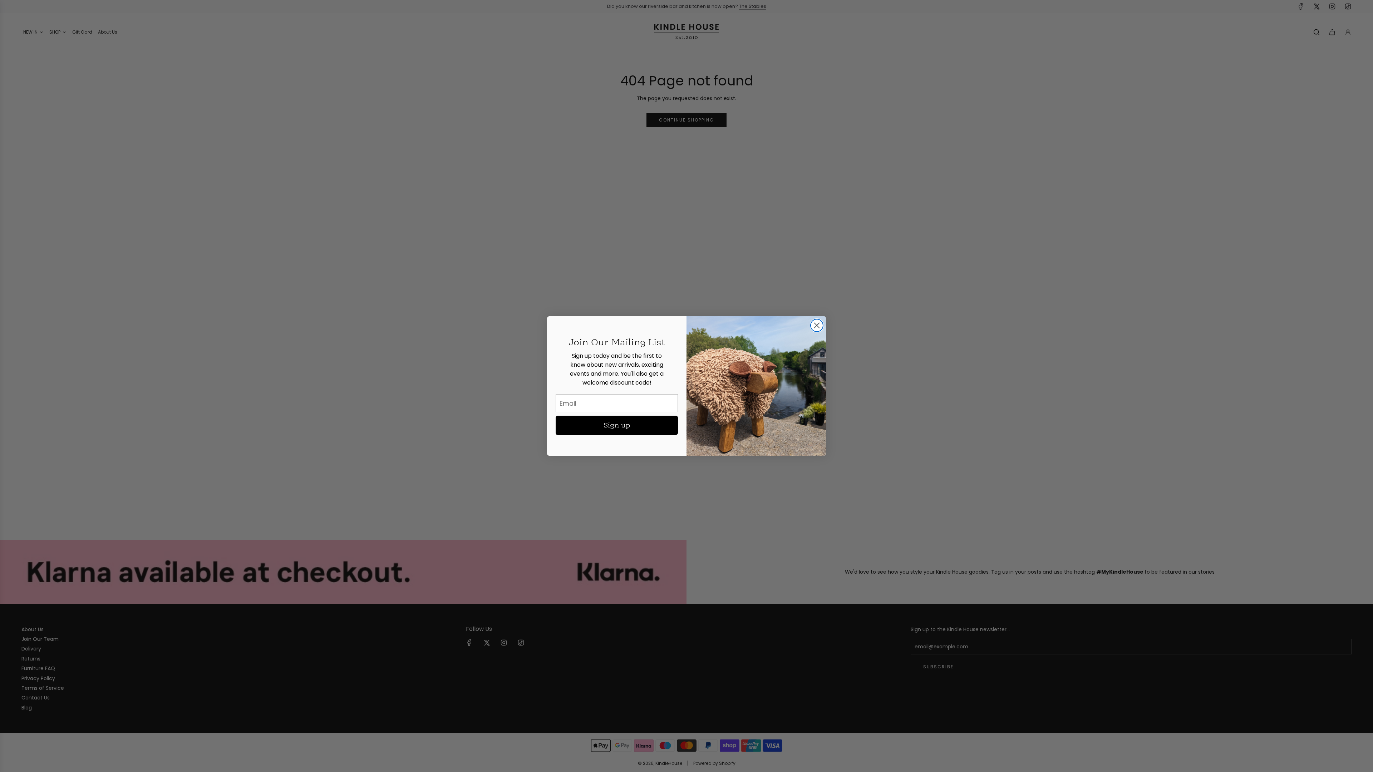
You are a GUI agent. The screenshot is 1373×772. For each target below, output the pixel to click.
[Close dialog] (817, 325)
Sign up (617, 425)
